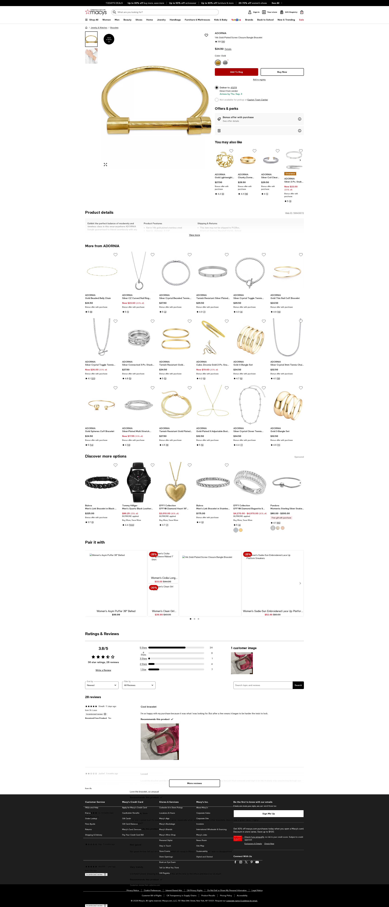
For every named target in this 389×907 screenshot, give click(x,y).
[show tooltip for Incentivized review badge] (104, 714)
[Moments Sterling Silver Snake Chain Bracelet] (287, 482)
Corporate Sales (203, 813)
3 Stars (143, 658)
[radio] (235, 530)
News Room (201, 840)
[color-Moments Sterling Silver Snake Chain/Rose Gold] (282, 528)
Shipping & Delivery (93, 835)
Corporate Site (202, 818)
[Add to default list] (231, 151)
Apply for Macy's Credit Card (134, 808)
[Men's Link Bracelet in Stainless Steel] (213, 482)
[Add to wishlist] (206, 35)
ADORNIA (220, 33)
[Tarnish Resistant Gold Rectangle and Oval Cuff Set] (176, 338)
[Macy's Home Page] (96, 12)
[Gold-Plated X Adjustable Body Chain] (213, 405)
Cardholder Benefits (130, 813)
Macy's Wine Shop (167, 835)
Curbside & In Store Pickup (170, 808)
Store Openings (166, 857)
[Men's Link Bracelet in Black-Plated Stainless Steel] (102, 482)
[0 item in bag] (302, 12)
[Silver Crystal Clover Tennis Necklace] (250, 405)
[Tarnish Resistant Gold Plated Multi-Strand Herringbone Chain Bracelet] (176, 405)
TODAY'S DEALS (114, 3)
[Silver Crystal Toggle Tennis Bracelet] (250, 272)
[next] (300, 583)
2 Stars (143, 664)
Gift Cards (126, 818)
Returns (88, 829)
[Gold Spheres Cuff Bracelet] (102, 405)
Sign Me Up (268, 813)
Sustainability (202, 851)
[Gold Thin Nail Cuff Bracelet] (287, 272)
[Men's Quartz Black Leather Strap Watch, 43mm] (139, 482)
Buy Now (282, 72)
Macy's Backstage (167, 824)
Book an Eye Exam (167, 862)
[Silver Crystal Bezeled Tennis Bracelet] (176, 272)
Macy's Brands (165, 829)
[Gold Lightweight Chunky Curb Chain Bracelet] (224, 160)
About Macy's (202, 808)
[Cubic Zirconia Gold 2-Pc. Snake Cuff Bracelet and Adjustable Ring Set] (213, 338)
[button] (148, 100)
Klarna (88, 813)
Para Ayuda (90, 824)
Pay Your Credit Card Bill (133, 835)
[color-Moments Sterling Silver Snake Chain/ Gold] (278, 528)
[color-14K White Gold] (236, 530)
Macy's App (164, 818)
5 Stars (143, 647)
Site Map (200, 846)
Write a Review (103, 670)
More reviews (194, 783)
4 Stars (143, 653)
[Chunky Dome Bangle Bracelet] (248, 160)
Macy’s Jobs (201, 835)
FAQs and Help (91, 808)
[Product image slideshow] (156, 100)
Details (228, 49)
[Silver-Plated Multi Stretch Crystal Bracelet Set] (139, 405)
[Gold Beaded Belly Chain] (102, 272)
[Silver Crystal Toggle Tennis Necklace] (102, 338)
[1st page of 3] (190, 619)
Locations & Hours (167, 813)
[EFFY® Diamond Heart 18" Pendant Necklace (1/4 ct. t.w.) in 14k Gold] (176, 482)
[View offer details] (259, 119)
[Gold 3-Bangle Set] (287, 405)
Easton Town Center (258, 100)
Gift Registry (164, 873)
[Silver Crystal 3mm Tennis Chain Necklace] (287, 338)
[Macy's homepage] (86, 27)
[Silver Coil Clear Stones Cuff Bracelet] (271, 160)
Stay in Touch (165, 846)
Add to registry (259, 79)
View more (194, 235)
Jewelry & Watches (99, 28)
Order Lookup (91, 818)
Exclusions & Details (253, 844)
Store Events (164, 851)
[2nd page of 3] (194, 619)
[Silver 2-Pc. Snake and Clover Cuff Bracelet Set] (294, 160)
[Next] (300, 160)
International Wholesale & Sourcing (211, 829)
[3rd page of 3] (198, 619)
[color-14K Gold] (241, 530)
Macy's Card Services (131, 829)
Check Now (269, 844)
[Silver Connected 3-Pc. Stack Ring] (139, 338)
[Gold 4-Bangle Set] (250, 338)
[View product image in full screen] (105, 164)
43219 (234, 87)
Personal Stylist (165, 840)
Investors (200, 824)
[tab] (91, 39)
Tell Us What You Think (169, 868)
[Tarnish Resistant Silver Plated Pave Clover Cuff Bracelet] (213, 272)
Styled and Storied (204, 857)
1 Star (143, 669)
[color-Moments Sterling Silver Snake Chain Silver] (273, 528)
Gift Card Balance (130, 824)
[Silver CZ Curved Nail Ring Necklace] (139, 272)
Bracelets (114, 28)
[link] (224, 184)
